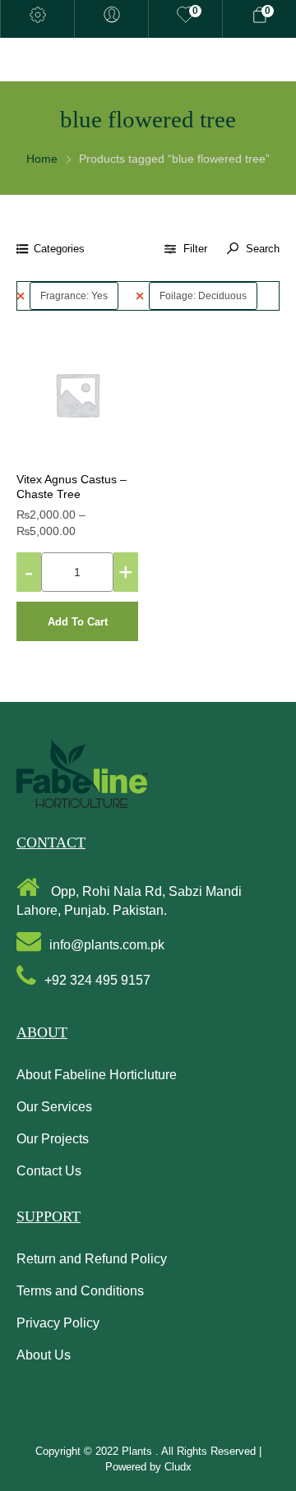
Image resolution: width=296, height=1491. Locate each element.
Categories (59, 248)
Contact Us (48, 1171)
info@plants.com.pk (106, 945)
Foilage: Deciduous (203, 296)
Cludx (178, 1467)
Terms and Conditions (80, 1291)
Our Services (54, 1107)
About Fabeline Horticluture (96, 1075)
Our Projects (52, 1139)
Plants (138, 1451)
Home (42, 158)
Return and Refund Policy (91, 1259)
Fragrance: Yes (74, 296)
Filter (195, 248)
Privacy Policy (57, 1323)
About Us (43, 1355)
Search (261, 248)
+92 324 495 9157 (97, 980)
